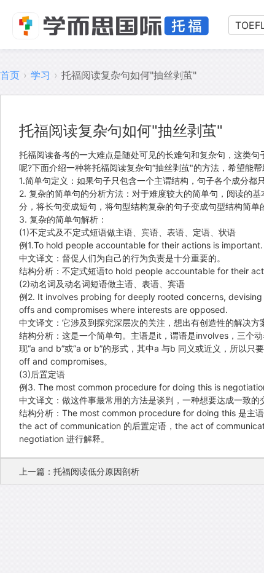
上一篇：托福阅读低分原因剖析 (79, 471)
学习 (40, 75)
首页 (10, 75)
